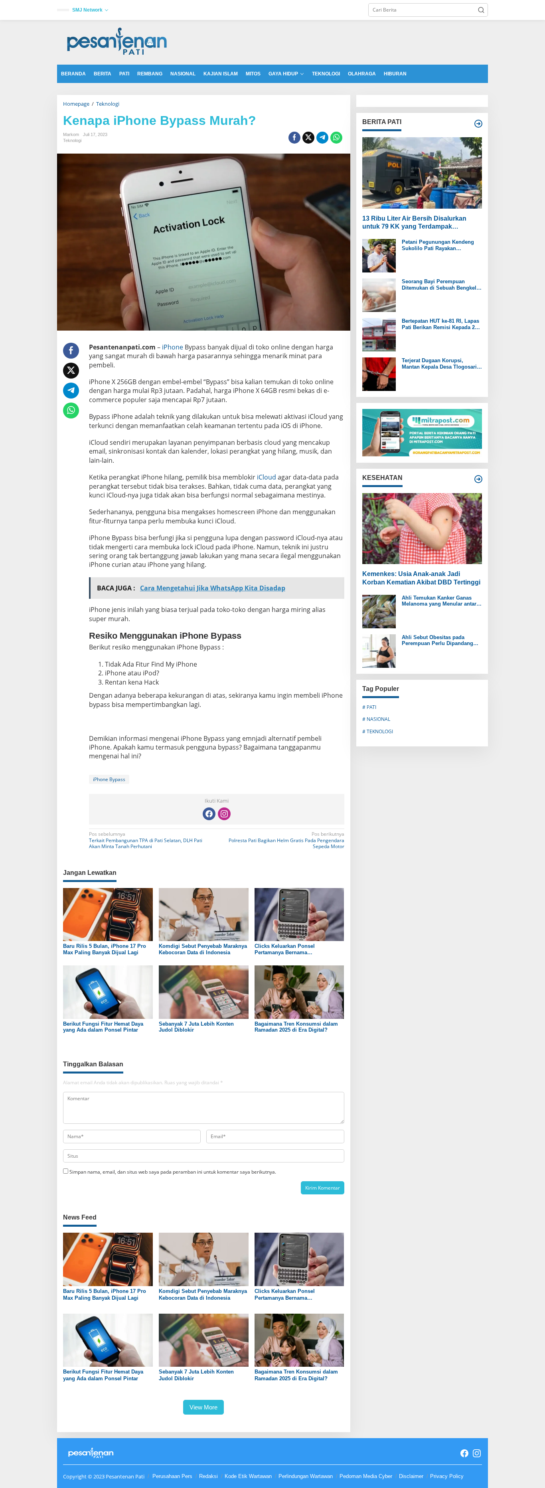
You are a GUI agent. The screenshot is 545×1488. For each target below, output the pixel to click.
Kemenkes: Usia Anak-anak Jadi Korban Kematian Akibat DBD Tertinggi (421, 578)
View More (203, 1407)
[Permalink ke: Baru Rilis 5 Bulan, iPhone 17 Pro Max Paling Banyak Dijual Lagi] (108, 914)
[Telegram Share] (322, 138)
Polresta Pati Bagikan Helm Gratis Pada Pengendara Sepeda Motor (286, 840)
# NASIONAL (376, 719)
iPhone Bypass (109, 779)
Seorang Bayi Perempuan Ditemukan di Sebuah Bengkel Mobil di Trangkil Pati (439, 284)
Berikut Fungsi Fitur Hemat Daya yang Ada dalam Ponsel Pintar (103, 1027)
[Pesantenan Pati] (117, 41)
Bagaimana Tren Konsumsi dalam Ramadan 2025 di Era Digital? (296, 1027)
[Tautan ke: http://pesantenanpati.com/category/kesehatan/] (478, 479)
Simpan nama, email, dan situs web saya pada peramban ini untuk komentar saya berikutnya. (172, 1171)
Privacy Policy (447, 1476)
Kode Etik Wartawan (248, 1476)
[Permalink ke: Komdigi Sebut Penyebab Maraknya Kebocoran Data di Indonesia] (204, 914)
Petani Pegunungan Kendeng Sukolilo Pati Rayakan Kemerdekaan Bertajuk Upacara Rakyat (440, 245)
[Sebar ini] (294, 138)
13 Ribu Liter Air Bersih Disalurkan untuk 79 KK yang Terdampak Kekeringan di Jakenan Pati (414, 223)
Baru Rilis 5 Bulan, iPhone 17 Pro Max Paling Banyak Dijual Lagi (104, 949)
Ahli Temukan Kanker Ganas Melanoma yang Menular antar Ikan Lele (439, 600)
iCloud (266, 477)
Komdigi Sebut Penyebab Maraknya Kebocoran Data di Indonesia (203, 949)
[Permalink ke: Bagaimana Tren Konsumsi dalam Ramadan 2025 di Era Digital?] (299, 991)
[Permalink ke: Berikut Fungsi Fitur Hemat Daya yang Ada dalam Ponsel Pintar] (108, 991)
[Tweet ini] (308, 138)
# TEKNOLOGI (377, 731)
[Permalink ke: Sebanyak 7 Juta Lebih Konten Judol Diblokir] (204, 991)
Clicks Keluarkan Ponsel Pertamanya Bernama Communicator (285, 949)
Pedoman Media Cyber (366, 1476)
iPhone (172, 347)
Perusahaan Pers (172, 1476)
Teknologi (72, 140)
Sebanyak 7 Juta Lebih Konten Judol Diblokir (196, 1027)
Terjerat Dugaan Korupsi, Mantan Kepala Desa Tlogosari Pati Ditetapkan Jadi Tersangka (440, 363)
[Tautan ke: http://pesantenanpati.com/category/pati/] (478, 123)
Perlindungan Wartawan (305, 1476)
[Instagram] (224, 813)
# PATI (369, 706)
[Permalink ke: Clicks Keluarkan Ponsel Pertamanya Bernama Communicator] (299, 914)
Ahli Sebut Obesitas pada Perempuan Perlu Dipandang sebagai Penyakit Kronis (437, 640)
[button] (481, 10)
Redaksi (208, 1476)
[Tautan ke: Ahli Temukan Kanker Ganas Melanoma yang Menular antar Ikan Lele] (379, 610)
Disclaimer (411, 1476)
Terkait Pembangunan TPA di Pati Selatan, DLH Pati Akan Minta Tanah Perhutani (145, 840)
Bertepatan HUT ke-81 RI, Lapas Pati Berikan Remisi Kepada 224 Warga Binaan (441, 324)
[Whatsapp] (336, 138)
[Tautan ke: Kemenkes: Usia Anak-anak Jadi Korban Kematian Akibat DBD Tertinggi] (422, 528)
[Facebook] (209, 813)
